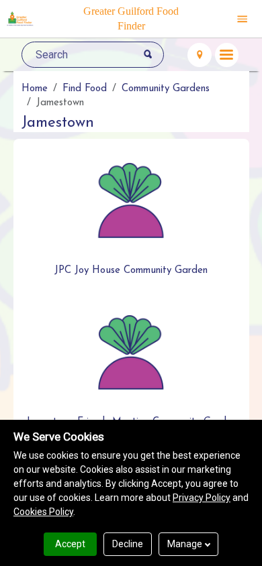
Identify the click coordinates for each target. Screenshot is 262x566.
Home (34, 89)
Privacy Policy (201, 497)
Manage (184, 544)
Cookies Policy (43, 511)
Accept (70, 544)
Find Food (84, 89)
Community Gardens (166, 89)
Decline (127, 544)
